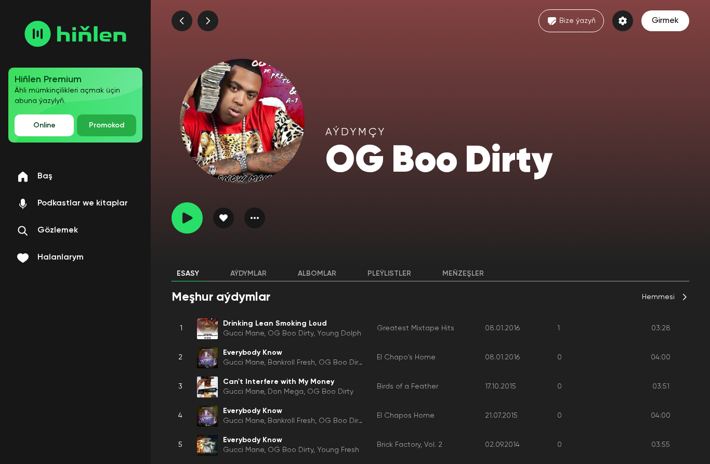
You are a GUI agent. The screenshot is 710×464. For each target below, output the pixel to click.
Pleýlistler (389, 273)
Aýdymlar (248, 273)
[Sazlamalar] (622, 20)
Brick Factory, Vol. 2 (409, 444)
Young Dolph (339, 333)
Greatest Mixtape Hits (415, 328)
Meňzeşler (463, 273)
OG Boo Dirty (290, 333)
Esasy (188, 273)
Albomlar (317, 273)
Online (44, 125)
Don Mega (286, 391)
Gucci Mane (243, 333)
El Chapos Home (406, 415)
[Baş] (75, 34)
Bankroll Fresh (291, 362)
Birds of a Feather (407, 386)
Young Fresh (338, 450)
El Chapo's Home (406, 357)
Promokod (106, 125)
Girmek (665, 21)
